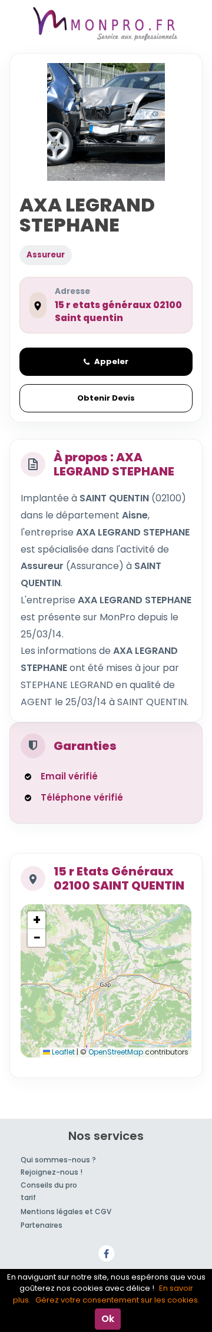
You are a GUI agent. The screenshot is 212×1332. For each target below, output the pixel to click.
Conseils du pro (49, 1185)
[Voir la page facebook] (106, 1253)
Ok (107, 1319)
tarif (28, 1197)
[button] (36, 920)
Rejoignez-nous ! (51, 1172)
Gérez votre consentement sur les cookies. (117, 1299)
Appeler (111, 361)
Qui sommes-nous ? (58, 1160)
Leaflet (62, 1052)
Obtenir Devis (106, 398)
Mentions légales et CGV (66, 1212)
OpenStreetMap (115, 1052)
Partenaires (41, 1225)
